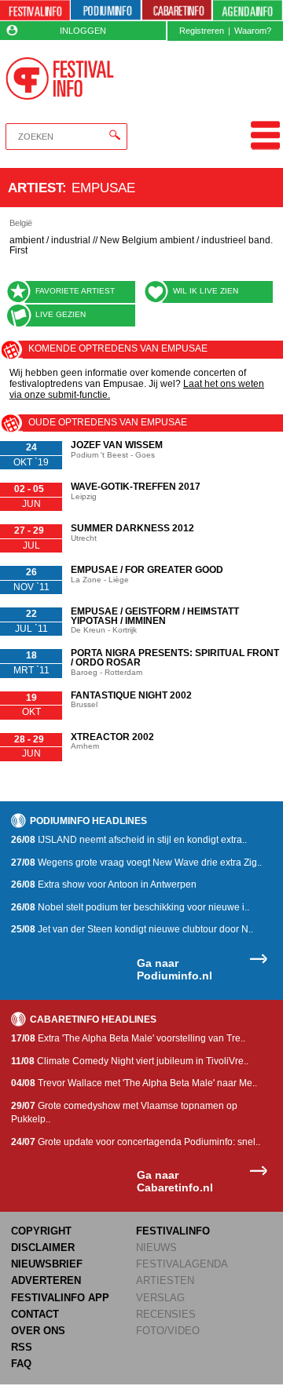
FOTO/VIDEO (168, 1331)
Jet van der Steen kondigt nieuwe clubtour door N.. (132, 929)
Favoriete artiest (75, 290)
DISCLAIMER (43, 1247)
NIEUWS (156, 1247)
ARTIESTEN (165, 1280)
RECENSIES (166, 1314)
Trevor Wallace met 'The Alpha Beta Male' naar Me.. (134, 1083)
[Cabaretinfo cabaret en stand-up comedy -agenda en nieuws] (177, 10)
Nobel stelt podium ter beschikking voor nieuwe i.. (130, 907)
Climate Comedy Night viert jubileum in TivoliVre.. (129, 1061)
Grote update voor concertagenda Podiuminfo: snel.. (135, 1141)
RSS (21, 1347)
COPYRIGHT (41, 1231)
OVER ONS (38, 1331)
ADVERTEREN (46, 1280)
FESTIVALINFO (173, 1231)
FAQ (21, 1364)
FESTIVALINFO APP (60, 1298)
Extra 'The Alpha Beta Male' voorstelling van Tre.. (128, 1038)
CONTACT (35, 1314)
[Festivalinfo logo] (59, 78)
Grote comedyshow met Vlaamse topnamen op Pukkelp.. (124, 1112)
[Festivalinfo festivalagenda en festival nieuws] (35, 10)
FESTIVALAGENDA (182, 1264)
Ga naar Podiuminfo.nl (174, 969)
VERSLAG (160, 1298)
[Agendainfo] (247, 10)
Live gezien (60, 314)
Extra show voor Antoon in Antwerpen (104, 884)
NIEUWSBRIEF (47, 1264)
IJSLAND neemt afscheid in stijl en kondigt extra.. (129, 839)
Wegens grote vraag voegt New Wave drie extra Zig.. (136, 862)
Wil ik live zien (205, 290)
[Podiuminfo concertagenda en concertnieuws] (106, 10)
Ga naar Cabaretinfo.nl (175, 1181)
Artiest (35, 187)
